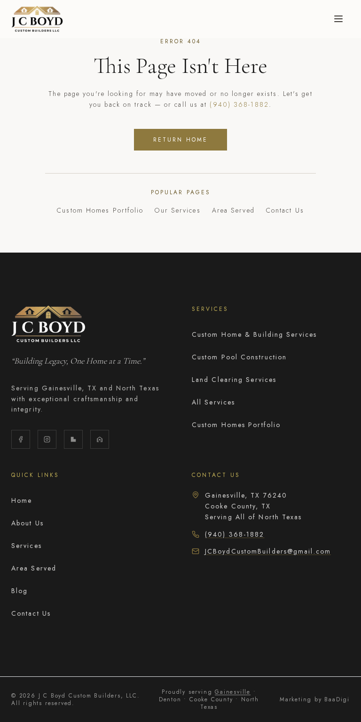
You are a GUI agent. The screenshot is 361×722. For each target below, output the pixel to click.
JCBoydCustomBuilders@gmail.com (268, 551)
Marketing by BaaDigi (315, 699)
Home (21, 500)
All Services (213, 402)
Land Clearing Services (234, 379)
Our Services (177, 210)
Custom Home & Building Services (254, 334)
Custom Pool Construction (239, 357)
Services (26, 545)
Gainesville (233, 692)
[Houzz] (73, 439)
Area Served (233, 210)
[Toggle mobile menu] (338, 19)
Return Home (180, 139)
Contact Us (285, 210)
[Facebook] (20, 439)
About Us (27, 523)
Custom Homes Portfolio (100, 210)
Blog (19, 590)
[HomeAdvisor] (99, 439)
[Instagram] (47, 439)
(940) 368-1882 (239, 104)
